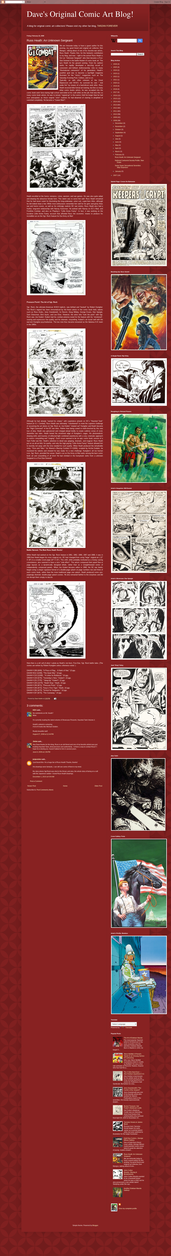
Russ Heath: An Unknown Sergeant (128, 157)
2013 (115, 105)
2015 (115, 98)
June (117, 142)
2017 (115, 92)
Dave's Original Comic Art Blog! (80, 13)
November (119, 126)
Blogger (95, 1225)
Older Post (98, 786)
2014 (115, 102)
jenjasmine (37, 759)
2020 (115, 83)
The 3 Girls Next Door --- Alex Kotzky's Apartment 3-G (134, 1073)
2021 (115, 80)
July (116, 139)
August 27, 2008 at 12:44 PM (43, 734)
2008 (115, 120)
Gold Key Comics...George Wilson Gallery (133, 1139)
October (118, 129)
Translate (128, 1027)
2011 (115, 111)
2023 (115, 73)
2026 (115, 64)
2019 (115, 86)
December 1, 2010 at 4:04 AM (43, 777)
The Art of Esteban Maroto (133, 1038)
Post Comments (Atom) (45, 790)
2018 (115, 89)
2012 (115, 108)
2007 (115, 175)
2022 (115, 76)
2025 (115, 67)
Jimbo (35, 741)
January (118, 171)
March (117, 151)
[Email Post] (55, 698)
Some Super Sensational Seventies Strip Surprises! (128, 166)
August (118, 136)
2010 (115, 114)
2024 (115, 70)
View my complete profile (128, 1208)
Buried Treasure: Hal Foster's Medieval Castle (133, 1107)
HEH (34, 710)
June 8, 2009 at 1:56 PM (41, 752)
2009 (115, 117)
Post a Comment (36, 781)
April (117, 148)
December (119, 123)
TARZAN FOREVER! (107, 26)
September (119, 133)
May (117, 145)
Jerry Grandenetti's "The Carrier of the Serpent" (132, 1089)
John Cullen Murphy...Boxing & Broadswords (130, 1172)
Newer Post (31, 786)
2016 (115, 95)
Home (65, 786)
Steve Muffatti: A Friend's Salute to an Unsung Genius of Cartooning (134, 1056)
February (118, 155)
